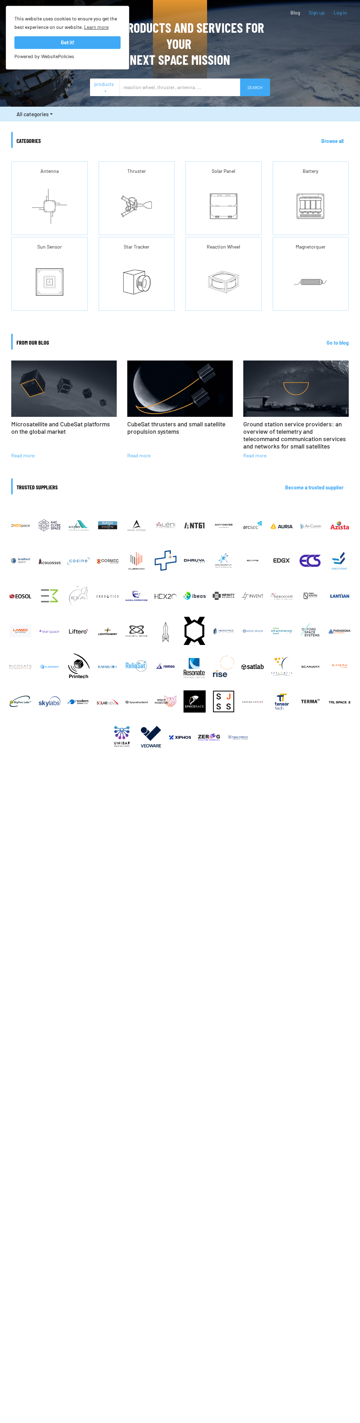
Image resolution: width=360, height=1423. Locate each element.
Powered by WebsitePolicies (44, 56)
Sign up (317, 12)
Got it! (68, 42)
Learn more (96, 27)
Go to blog (338, 343)
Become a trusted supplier (314, 487)
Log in (340, 12)
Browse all (332, 141)
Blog (295, 12)
